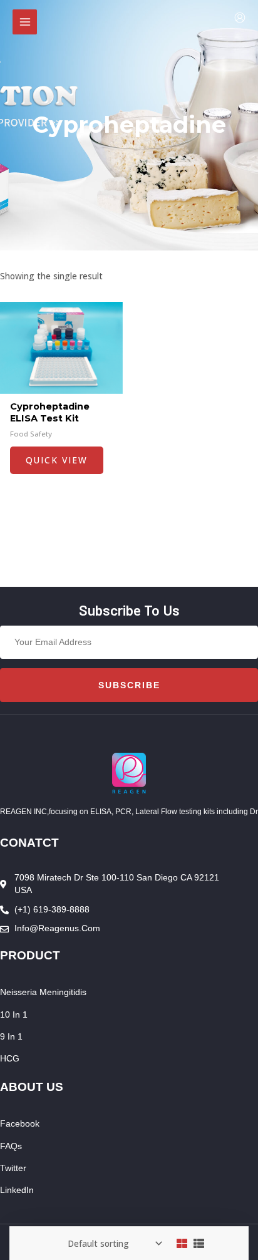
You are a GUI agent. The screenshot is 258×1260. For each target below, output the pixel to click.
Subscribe (129, 685)
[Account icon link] (239, 17)
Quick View (57, 460)
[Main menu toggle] (25, 21)
